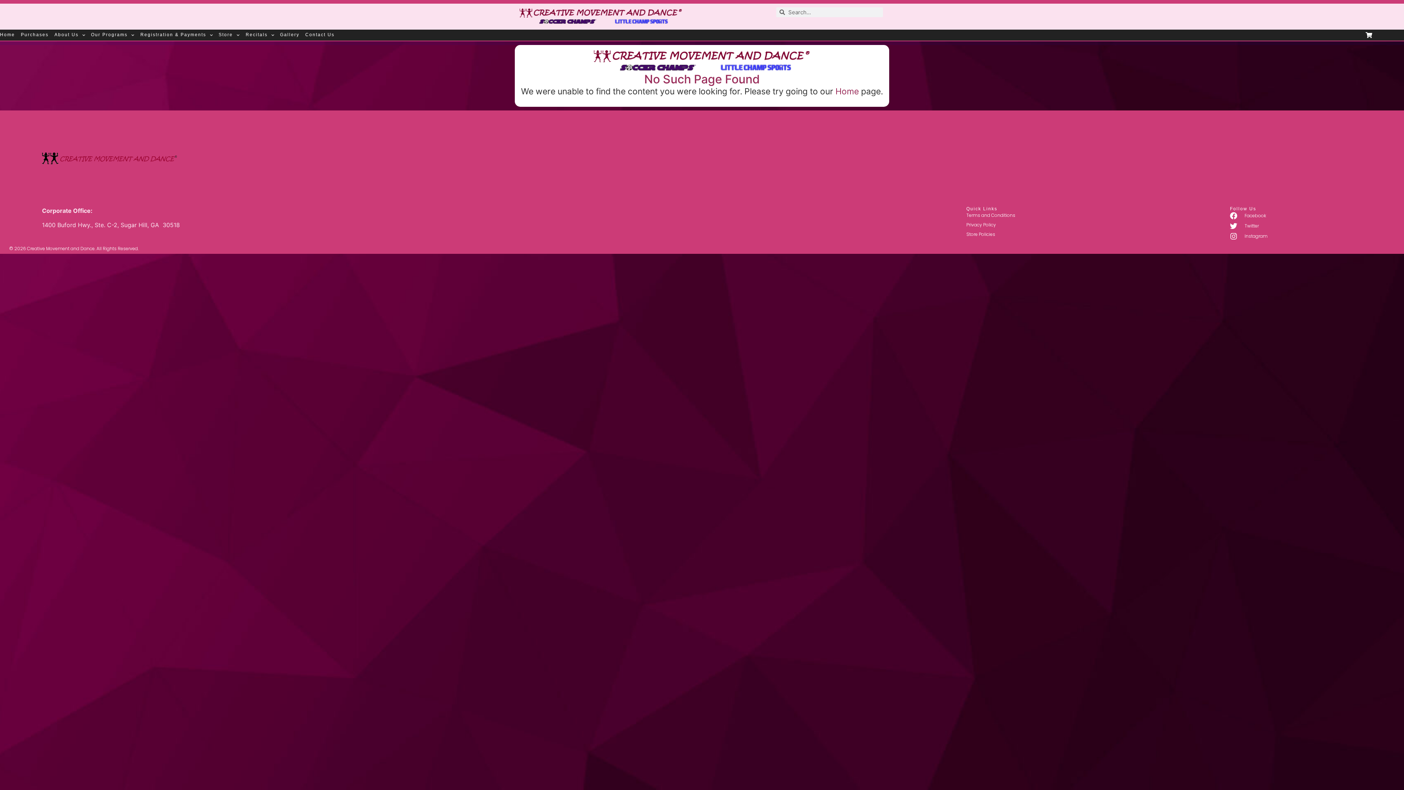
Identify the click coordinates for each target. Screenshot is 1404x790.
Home (7, 34)
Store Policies (980, 234)
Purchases (35, 34)
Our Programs (109, 34)
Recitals (257, 34)
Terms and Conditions (990, 215)
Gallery (289, 34)
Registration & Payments (173, 34)
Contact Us (320, 34)
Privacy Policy (981, 225)
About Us (66, 34)
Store (226, 34)
